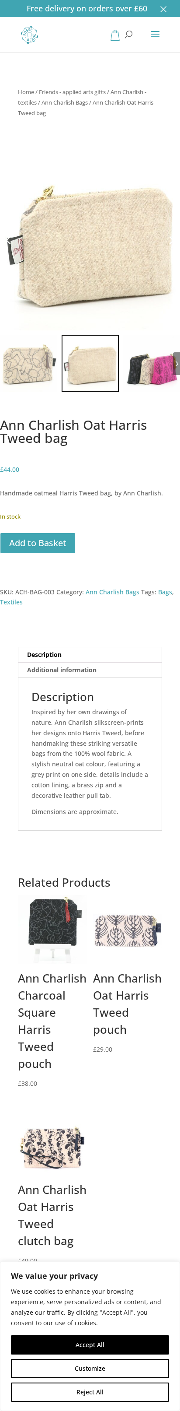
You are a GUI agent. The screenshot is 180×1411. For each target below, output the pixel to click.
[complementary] (90, 1336)
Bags (165, 592)
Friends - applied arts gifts (72, 92)
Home (26, 92)
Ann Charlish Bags (65, 102)
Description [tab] (44, 654)
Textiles (11, 602)
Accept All (90, 1345)
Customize (90, 1368)
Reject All (90, 1392)
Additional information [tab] (62, 670)
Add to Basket (37, 543)
